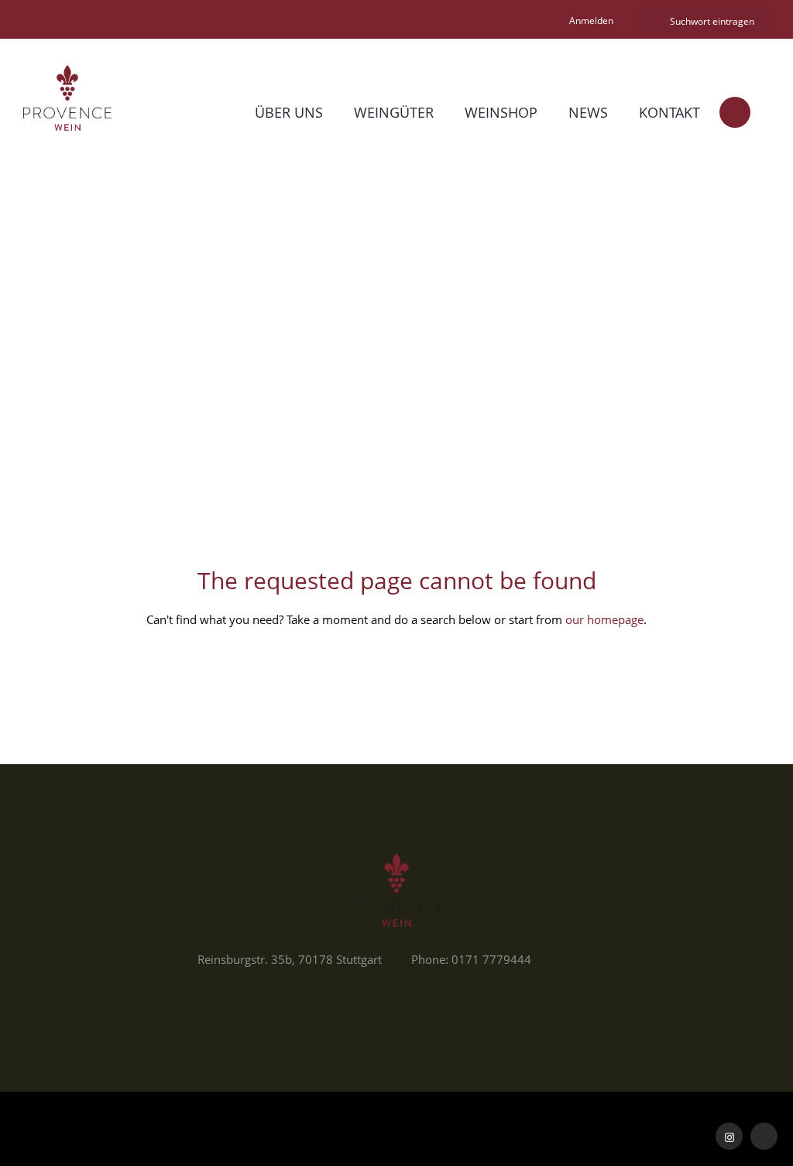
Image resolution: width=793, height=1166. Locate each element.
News (588, 112)
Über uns (289, 112)
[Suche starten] (651, 21)
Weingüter (394, 112)
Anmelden (591, 20)
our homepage (604, 619)
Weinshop (501, 112)
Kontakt (669, 112)
